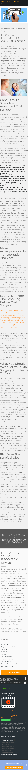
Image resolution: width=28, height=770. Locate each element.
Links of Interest (11, 736)
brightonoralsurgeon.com (5, 748)
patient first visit (4, 716)
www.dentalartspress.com (9, 754)
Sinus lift (4, 649)
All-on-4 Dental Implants (9, 664)
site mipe (3, 736)
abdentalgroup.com (5, 752)
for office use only (8, 740)
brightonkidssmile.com (5, 746)
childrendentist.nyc (5, 750)
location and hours (4, 711)
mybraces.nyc (5, 744)
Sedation (4, 654)
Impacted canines (7, 659)
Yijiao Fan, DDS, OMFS (13, 719)
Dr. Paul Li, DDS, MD (13, 711)
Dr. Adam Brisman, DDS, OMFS (14, 715)
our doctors (4, 714)
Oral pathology (6, 661)
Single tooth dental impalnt (10, 647)
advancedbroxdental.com (5, 742)
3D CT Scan (4, 651)
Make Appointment (14, 672)
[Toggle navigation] (26, 1)
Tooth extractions (7, 666)
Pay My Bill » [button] (6, 719)
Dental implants (6, 656)
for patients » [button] (7, 688)
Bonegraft (4, 644)
